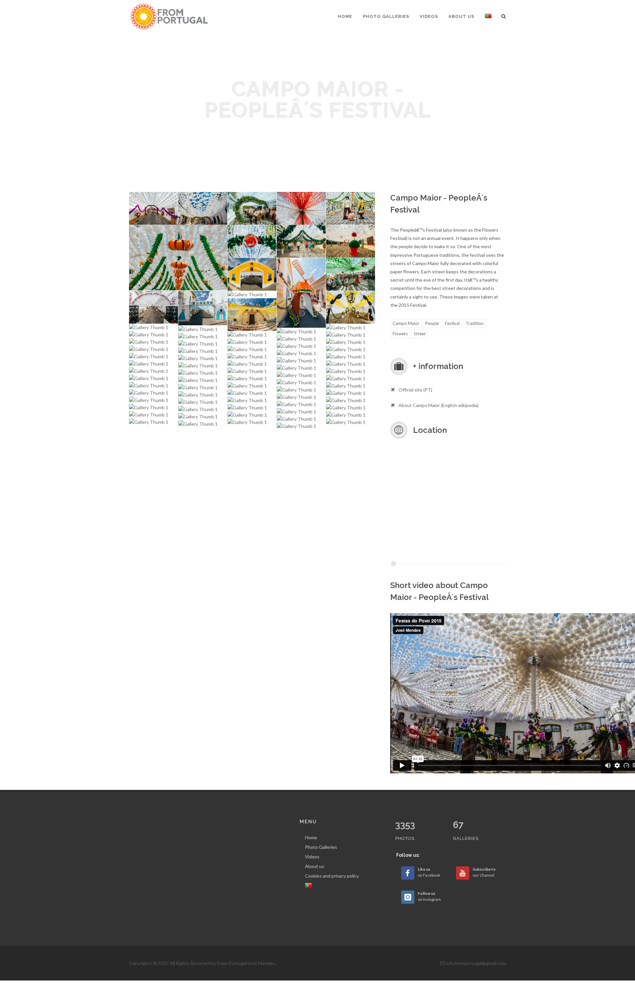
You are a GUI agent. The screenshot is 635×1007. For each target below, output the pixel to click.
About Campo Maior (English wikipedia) (439, 405)
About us (314, 866)
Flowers (400, 333)
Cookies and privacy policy (332, 876)
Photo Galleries (321, 847)
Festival (452, 323)
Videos (312, 856)
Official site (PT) (415, 389)
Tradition (475, 323)
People (432, 323)
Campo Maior (406, 323)
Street (420, 333)
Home (311, 837)
